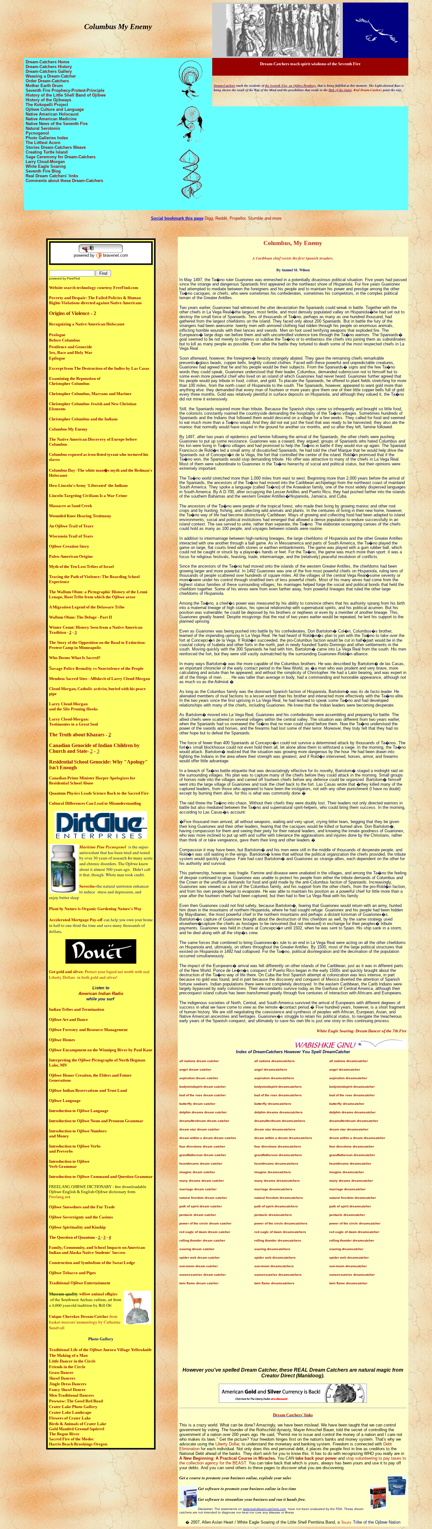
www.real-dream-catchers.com (264, 1509)
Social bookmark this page (177, 218)
